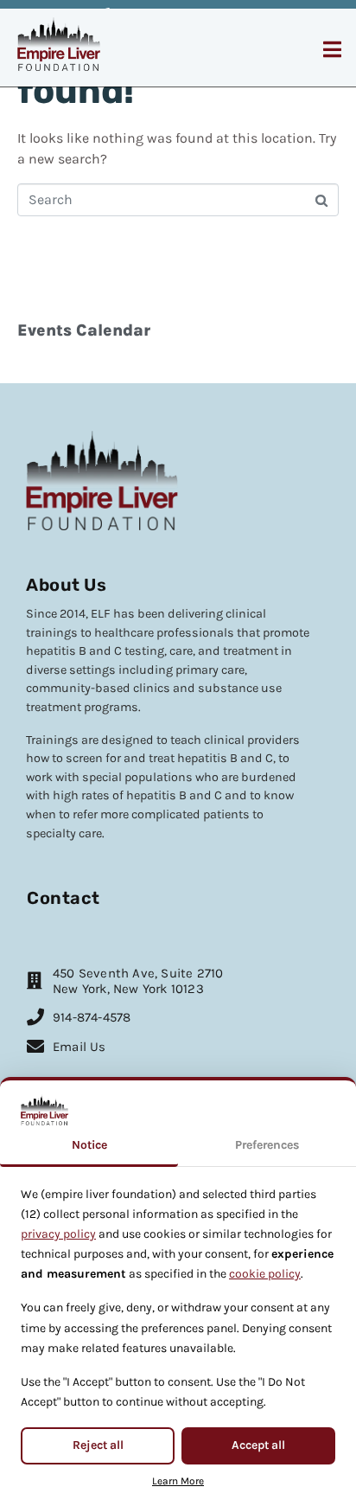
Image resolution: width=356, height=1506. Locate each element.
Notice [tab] (89, 1145)
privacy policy (58, 1234)
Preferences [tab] (267, 1145)
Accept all (258, 1445)
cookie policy (265, 1273)
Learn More (178, 1481)
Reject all (98, 1445)
